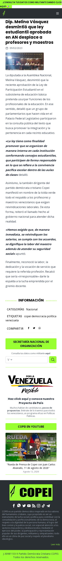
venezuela (12, 320)
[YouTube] (29, 505)
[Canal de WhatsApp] (19, 505)
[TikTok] (43, 505)
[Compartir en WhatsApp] (39, 328)
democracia (39, 316)
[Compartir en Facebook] (28, 328)
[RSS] (33, 505)
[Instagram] (38, 505)
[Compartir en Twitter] (34, 328)
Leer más (55, 544)
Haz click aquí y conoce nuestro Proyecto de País (31, 401)
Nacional (32, 309)
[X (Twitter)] (24, 505)
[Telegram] (48, 505)
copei (27, 316)
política (51, 316)
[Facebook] (14, 505)
